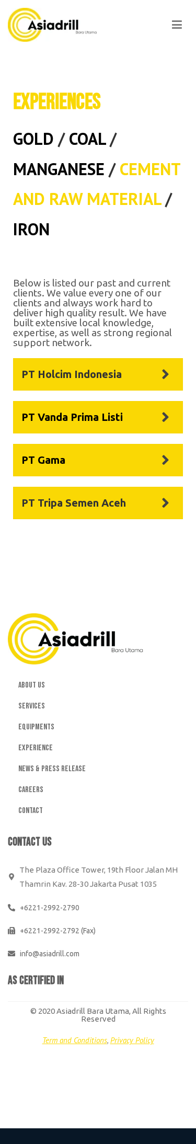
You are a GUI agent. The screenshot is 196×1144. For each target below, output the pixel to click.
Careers (30, 790)
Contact (30, 811)
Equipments (36, 727)
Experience (35, 748)
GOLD (33, 139)
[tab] (98, 374)
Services (31, 706)
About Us (31, 685)
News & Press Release (52, 769)
